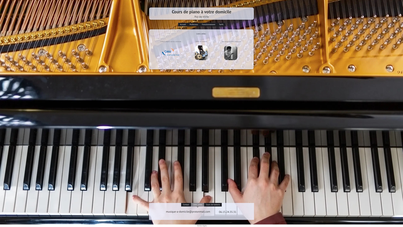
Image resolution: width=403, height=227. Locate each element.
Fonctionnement (208, 24)
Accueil (183, 24)
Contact (186, 204)
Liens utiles (197, 204)
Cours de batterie (213, 204)
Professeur (194, 24)
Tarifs (221, 24)
